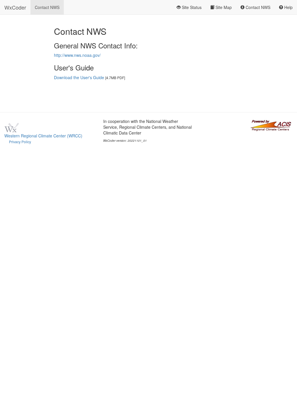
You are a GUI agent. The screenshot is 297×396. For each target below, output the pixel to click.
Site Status (191, 7)
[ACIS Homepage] (271, 125)
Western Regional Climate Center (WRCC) (43, 136)
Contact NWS (47, 7)
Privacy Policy (20, 141)
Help (288, 7)
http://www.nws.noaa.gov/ (77, 55)
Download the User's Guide (79, 77)
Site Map (223, 7)
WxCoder (15, 7)
